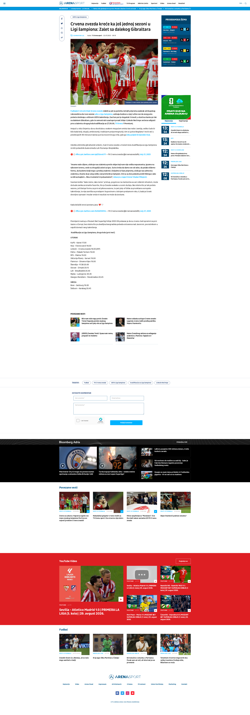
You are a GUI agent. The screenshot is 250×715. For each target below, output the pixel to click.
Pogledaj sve (182, 442)
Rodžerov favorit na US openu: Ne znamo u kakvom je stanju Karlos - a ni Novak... (181, 143)
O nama (129, 684)
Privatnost (142, 684)
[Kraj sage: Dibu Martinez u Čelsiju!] (108, 644)
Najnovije (95, 3)
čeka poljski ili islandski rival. (138, 135)
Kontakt (184, 684)
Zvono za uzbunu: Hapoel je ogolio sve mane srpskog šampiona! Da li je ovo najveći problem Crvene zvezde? (74, 518)
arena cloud (89, 684)
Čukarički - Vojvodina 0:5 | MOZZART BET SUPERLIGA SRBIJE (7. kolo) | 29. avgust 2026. (174, 617)
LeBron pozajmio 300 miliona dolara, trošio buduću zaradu (171, 450)
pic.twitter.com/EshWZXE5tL (93, 211)
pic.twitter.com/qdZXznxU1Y (93, 154)
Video (162, 3)
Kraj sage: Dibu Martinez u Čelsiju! (124, 9)
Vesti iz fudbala (177, 127)
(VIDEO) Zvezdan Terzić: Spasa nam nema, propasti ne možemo (97, 334)
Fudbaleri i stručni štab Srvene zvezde (87, 111)
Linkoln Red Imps (162, 383)
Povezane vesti (78, 314)
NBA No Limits (143, 3)
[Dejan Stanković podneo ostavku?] (175, 502)
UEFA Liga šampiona (80, 17)
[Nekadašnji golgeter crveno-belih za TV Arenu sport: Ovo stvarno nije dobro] (108, 502)
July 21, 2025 (145, 154)
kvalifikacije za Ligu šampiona (140, 383)
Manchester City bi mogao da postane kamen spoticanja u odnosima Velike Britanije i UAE (76, 473)
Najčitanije (183, 121)
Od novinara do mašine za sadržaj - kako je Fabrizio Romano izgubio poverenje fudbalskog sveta (171, 463)
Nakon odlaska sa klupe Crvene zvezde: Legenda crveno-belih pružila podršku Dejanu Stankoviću (141, 321)
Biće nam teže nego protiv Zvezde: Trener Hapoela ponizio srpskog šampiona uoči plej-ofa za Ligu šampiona (97, 321)
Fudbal (103, 3)
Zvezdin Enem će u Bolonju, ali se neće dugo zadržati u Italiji (180, 131)
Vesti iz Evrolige (177, 150)
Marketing (172, 684)
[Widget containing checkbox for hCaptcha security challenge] (89, 420)
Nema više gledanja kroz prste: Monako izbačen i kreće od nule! (88, 9)
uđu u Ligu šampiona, (104, 114)
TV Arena (119, 123)
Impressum (102, 684)
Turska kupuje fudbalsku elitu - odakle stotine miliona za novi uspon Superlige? (117, 473)
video (77, 684)
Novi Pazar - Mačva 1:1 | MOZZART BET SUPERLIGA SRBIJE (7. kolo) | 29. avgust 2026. (142, 617)
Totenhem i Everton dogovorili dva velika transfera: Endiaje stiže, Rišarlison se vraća (174, 660)
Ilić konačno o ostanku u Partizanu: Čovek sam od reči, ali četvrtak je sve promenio (167, 9)
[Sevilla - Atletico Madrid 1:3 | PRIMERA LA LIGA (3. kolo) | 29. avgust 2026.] (91, 584)
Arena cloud (171, 3)
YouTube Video (68, 561)
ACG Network (116, 684)
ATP (172, 138)
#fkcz (78, 154)
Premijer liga (176, 161)
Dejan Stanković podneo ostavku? (173, 516)
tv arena (115, 702)
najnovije (66, 684)
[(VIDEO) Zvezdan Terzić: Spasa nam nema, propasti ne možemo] (75, 336)
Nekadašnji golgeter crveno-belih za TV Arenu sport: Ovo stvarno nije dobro (108, 517)
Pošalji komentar (126, 423)
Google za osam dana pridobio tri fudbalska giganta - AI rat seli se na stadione (171, 473)
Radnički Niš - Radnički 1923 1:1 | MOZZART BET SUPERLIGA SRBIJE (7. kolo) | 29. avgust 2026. (174, 588)
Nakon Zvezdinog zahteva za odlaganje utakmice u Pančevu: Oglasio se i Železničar (141, 335)
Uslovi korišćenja (157, 684)
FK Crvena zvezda (100, 383)
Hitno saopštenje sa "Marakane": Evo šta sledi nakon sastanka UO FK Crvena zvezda (141, 518)
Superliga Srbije (177, 173)
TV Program (131, 3)
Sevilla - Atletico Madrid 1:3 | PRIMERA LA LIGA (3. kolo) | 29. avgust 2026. (89, 611)
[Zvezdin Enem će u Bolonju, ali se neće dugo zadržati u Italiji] (74, 644)
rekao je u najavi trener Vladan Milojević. (130, 177)
